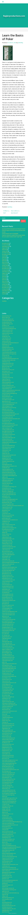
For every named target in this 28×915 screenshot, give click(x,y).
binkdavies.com (6, 583)
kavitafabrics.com (6, 678)
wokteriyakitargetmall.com (9, 493)
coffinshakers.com (6, 618)
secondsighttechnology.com (9, 487)
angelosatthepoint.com (8, 702)
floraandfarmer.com (7, 420)
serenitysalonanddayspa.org (9, 328)
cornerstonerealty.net (7, 820)
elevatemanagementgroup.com (10, 880)
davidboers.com (6, 743)
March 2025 (4, 250)
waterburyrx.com (6, 698)
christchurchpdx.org (7, 585)
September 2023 (6, 272)
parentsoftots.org (6, 736)
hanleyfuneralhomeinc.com (8, 472)
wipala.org (4, 532)
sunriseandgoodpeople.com (9, 667)
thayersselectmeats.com (8, 725)
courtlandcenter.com (7, 691)
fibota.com (5, 842)
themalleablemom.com (7, 624)
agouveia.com (5, 891)
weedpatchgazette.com (8, 461)
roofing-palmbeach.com (8, 430)
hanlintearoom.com (7, 875)
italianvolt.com (6, 453)
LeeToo (18, 913)
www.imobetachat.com (8, 744)
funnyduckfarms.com (7, 877)
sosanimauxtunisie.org (7, 377)
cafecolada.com (6, 550)
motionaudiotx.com (7, 899)
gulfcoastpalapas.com (7, 730)
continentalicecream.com (8, 580)
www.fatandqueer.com (7, 776)
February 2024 (5, 264)
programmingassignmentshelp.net (10, 343)
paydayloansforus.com (7, 347)
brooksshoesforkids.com (8, 724)
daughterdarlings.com (7, 324)
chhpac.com (5, 896)
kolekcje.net (5, 512)
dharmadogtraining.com (8, 898)
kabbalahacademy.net (7, 480)
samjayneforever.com (7, 860)
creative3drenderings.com (8, 738)
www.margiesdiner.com (8, 787)
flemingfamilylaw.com (7, 885)
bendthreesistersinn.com (8, 670)
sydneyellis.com (6, 496)
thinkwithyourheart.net (8, 441)
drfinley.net (5, 883)
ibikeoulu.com (5, 616)
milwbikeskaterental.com (8, 657)
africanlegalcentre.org (7, 596)
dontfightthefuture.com (8, 431)
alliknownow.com (6, 566)
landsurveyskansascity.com (8, 779)
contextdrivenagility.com (8, 615)
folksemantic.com (6, 450)
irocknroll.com (5, 444)
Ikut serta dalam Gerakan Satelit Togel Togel (12, 237)
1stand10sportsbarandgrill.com (9, 476)
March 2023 (4, 281)
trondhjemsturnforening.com (9, 849)
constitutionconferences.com (9, 711)
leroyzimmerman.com (7, 882)
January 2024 (5, 265)
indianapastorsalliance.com (8, 703)
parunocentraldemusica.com (9, 845)
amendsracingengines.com (8, 773)
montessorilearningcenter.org (9, 856)
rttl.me (3, 901)
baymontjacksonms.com (8, 659)
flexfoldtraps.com (6, 771)
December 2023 (5, 267)
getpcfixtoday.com (7, 366)
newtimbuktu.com (6, 338)
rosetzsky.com (5, 602)
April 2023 (4, 280)
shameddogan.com (6, 735)
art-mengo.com (6, 635)
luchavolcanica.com (7, 679)
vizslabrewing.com (6, 457)
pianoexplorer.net (6, 826)
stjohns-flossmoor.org (7, 672)
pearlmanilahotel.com (7, 373)
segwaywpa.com (6, 728)
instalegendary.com (7, 357)
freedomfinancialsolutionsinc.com (10, 770)
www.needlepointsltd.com (8, 790)
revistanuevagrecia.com (8, 605)
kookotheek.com (6, 384)
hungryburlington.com (7, 627)
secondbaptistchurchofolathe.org (10, 893)
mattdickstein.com (6, 746)
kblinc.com (4, 463)
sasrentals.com (5, 485)
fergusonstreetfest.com (8, 858)
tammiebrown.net (6, 638)
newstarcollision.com (7, 483)
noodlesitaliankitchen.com (8, 360)
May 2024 (4, 259)
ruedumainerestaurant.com (8, 600)
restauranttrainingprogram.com (9, 499)
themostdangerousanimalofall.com (10, 562)
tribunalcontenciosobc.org (8, 569)
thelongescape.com (7, 641)
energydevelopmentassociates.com (11, 419)
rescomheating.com (7, 902)
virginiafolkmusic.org (7, 507)
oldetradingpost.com (7, 406)
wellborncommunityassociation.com (11, 390)
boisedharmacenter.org (8, 529)
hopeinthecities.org (7, 540)
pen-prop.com (5, 758)
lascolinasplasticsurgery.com (9, 793)
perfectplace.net (6, 518)
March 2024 (4, 262)
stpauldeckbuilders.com (8, 781)
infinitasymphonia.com (7, 594)
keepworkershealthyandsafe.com (10, 359)
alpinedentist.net (6, 381)
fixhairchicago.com (6, 708)
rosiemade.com (6, 468)
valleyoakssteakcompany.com (9, 705)
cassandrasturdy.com (7, 545)
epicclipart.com (6, 371)
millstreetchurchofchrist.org (9, 868)
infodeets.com (5, 325)
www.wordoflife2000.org (8, 445)
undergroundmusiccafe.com (9, 909)
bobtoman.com (6, 376)
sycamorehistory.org (7, 819)
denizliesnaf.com (6, 709)
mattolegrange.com (7, 643)
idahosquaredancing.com (8, 447)
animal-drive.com (6, 721)
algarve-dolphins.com (7, 649)
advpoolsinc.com (6, 700)
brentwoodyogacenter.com (9, 800)
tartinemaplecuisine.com (8, 630)
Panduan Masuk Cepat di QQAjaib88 (10, 234)
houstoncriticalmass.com (8, 561)
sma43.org (4, 796)
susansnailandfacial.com (8, 757)
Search (3, 218)
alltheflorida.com (6, 863)
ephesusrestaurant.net (7, 834)
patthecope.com (6, 713)
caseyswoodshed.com (7, 706)
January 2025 (5, 251)
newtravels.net (5, 346)
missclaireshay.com (6, 316)
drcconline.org (5, 695)
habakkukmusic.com (7, 751)
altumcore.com (6, 719)
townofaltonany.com (7, 660)
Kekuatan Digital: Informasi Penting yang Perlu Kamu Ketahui (13, 231)
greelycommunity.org (7, 599)
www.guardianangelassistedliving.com (11, 847)
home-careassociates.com (8, 525)
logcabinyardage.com (7, 741)
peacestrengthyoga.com (8, 768)
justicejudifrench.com (7, 621)
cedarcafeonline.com (7, 330)
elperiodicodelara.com (7, 319)
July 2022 (4, 294)
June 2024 (4, 257)
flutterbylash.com (6, 874)
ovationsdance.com (7, 509)
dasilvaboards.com (6, 572)
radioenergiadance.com (8, 382)
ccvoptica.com (5, 804)
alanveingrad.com (6, 651)
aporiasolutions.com (7, 727)
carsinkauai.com (6, 866)
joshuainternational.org (8, 755)
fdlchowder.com (6, 789)
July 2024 (4, 256)
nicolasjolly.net (6, 592)
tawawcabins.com (6, 449)
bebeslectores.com (7, 409)
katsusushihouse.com (7, 597)
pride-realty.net (6, 871)
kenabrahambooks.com (8, 586)
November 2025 (5, 243)
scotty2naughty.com (7, 608)
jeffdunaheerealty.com (7, 766)
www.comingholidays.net (8, 555)
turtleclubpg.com (6, 684)
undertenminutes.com (7, 333)
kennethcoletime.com (7, 626)
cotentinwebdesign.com (8, 404)
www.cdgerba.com (6, 844)
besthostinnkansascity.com (8, 905)
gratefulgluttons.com (7, 542)
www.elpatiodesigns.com (8, 839)
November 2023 (5, 268)
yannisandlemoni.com (7, 460)
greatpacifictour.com (7, 686)
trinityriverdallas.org (7, 517)
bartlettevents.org (6, 398)
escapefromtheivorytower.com (10, 425)
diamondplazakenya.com (8, 850)
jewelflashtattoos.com (7, 365)
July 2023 (4, 275)
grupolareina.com (6, 401)
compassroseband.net (7, 717)
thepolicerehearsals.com (8, 564)
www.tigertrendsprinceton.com (10, 760)
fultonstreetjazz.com (7, 396)
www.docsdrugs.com (7, 785)
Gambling (9, 207)
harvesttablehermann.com (8, 415)
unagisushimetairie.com (8, 363)
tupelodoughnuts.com (7, 469)
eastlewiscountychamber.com (9, 567)
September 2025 (6, 246)
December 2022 (5, 286)
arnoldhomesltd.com (7, 433)
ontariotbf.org (5, 355)
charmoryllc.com (6, 558)
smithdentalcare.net (7, 907)
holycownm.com (6, 681)
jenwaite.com (5, 879)
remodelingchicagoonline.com (9, 798)
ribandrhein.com (6, 510)
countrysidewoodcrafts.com (9, 352)
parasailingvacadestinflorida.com (10, 869)
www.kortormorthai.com (8, 774)
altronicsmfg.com (6, 340)
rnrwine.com (5, 887)
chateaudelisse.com (7, 389)
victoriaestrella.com (7, 687)
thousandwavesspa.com (8, 689)
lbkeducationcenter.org (8, 515)
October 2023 (5, 270)
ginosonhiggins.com (7, 653)
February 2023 (5, 283)
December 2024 (5, 253)
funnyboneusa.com (6, 673)
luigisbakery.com (6, 807)
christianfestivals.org (7, 646)
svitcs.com (4, 714)
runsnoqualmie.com (7, 784)
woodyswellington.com (8, 836)
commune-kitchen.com (7, 588)
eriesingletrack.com (7, 464)
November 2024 (5, 254)
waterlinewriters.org (7, 733)
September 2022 (6, 291)
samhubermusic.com (7, 910)
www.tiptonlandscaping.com (9, 801)
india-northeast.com (7, 428)
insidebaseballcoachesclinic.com (10, 864)
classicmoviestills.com (7, 548)
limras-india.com (6, 317)
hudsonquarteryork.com (8, 841)
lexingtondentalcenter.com (9, 494)
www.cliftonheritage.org (8, 795)
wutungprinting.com (7, 654)
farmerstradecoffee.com (8, 740)
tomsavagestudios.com (8, 504)
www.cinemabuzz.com (7, 814)
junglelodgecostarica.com (8, 645)
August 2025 (5, 248)
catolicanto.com (6, 513)
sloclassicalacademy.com (8, 570)
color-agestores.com (7, 531)
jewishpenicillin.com (7, 502)
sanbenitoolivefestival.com (9, 547)
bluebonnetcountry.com (8, 370)
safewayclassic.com (7, 351)
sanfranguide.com (6, 556)
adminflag (20, 43)
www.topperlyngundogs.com (9, 763)
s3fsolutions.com (6, 422)
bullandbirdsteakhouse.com (9, 792)
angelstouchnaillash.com (8, 479)
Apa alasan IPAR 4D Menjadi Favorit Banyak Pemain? (13, 229)
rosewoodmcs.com (6, 817)
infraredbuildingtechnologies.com (10, 414)
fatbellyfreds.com (6, 838)
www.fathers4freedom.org (8, 762)
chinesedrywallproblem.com (9, 668)
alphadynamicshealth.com (8, 872)
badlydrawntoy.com (7, 747)
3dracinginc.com (6, 559)
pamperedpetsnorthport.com (9, 466)
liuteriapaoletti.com (7, 665)
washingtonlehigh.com (7, 806)
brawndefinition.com (7, 578)
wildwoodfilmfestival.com (8, 392)
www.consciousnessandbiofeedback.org (12, 822)
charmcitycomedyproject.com (9, 611)
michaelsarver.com (6, 488)
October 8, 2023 (12, 43)
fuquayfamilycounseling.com (9, 890)
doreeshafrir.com (6, 610)
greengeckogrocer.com (8, 490)
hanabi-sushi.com (6, 809)
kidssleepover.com (6, 344)
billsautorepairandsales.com (9, 853)
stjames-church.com (7, 607)
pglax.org (4, 662)
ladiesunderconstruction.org (9, 408)
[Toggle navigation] (3, 2)
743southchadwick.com (8, 427)
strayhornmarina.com (7, 575)
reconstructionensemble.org (9, 676)
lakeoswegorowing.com (8, 888)
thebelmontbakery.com (8, 349)
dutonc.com (5, 640)
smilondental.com (6, 482)
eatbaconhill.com (6, 341)
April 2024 (4, 261)
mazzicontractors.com (7, 831)
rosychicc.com (5, 536)
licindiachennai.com (7, 322)
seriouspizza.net (6, 716)
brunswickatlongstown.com (9, 629)
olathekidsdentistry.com (8, 471)
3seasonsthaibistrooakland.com (10, 520)
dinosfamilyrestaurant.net (8, 412)
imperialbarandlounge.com (8, 438)
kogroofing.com (6, 379)
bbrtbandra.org (6, 368)
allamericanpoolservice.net (8, 501)
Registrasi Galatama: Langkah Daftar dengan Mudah (13, 235)
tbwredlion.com (6, 852)
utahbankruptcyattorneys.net (9, 442)
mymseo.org (5, 894)
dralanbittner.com (6, 458)
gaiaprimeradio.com (7, 637)
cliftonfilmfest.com (7, 436)
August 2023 (5, 273)
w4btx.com (5, 477)
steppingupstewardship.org (9, 803)
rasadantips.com (6, 336)
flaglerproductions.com (8, 577)
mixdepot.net (5, 815)
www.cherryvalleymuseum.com (9, 403)
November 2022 (5, 287)
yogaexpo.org (5, 523)
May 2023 (4, 278)
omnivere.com (5, 335)
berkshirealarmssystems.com (9, 455)
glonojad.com (5, 604)
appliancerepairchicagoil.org (9, 354)
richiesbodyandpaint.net (8, 321)
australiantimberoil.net (7, 411)
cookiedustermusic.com (8, 675)
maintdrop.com (6, 374)
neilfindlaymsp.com (7, 692)
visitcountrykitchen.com (8, 648)
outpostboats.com (6, 537)
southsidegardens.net (7, 828)
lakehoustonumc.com (7, 749)
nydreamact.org (6, 362)
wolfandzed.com (6, 811)
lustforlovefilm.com (7, 591)
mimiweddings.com (6, 904)
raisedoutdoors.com (7, 439)
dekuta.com (5, 812)
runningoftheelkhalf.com (8, 765)
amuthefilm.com (6, 589)
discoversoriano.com (7, 551)
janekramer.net (5, 632)
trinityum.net (5, 830)
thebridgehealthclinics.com (9, 732)
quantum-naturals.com (7, 855)
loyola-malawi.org (6, 534)
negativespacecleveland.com (9, 664)
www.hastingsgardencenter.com (10, 825)
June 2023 (4, 276)
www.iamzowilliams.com (8, 823)
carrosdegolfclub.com (7, 417)
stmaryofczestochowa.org (8, 619)
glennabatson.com (6, 574)
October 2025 (5, 245)
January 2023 (5, 284)
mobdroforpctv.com (7, 543)
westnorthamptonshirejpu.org (9, 393)
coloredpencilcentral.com (8, 434)
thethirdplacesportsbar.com (9, 833)
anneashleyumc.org (6, 777)
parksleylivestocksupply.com (9, 528)
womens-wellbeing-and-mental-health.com (13, 506)
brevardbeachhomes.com (8, 423)
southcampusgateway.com (8, 387)
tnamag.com (5, 722)
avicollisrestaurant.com (8, 694)
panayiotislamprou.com (8, 385)
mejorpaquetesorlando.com (9, 474)
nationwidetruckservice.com (9, 683)
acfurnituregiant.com (7, 332)
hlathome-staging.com (7, 491)
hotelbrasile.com (6, 395)
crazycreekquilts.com (7, 581)
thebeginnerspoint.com (8, 553)
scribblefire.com (6, 521)
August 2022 (5, 292)
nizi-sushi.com (5, 634)
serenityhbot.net (6, 754)
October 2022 (5, 289)
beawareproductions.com (8, 613)
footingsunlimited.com (7, 782)
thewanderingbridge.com (8, 623)
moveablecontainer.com (8, 400)
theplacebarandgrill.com (8, 697)
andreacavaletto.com (7, 526)
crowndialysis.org (6, 498)
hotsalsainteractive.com (8, 327)
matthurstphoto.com (7, 861)
